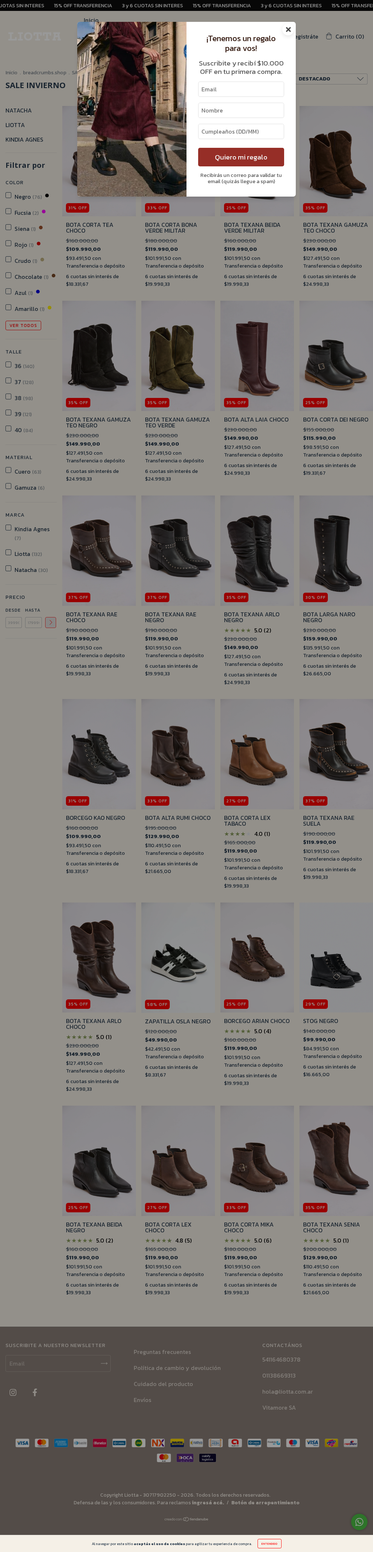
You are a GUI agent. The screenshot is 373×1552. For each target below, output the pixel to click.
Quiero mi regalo (241, 157)
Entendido (270, 1543)
